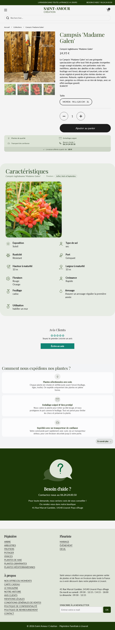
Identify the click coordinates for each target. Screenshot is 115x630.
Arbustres (10, 545)
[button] (108, 10)
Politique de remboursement (21, 609)
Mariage (64, 541)
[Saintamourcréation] (57, 10)
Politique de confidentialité (20, 606)
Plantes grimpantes (15, 563)
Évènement (66, 545)
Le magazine (11, 588)
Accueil (7, 27)
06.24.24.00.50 (106, 2)
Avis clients (10, 595)
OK (107, 609)
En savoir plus (104, 441)
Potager (9, 552)
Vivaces (8, 556)
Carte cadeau (12, 584)
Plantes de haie (13, 560)
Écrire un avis (57, 346)
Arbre (7, 541)
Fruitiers (9, 549)
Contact (9, 613)
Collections (17, 27)
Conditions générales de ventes (22, 602)
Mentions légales (14, 599)
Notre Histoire (12, 591)
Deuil (63, 549)
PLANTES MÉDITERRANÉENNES (19, 567)
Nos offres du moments (18, 580)
